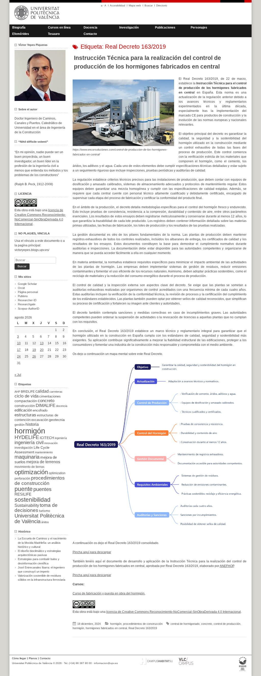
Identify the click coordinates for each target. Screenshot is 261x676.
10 (19, 343)
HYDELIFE (27, 437)
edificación (23, 410)
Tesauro (54, 34)
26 (34, 356)
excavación (39, 420)
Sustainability (27, 505)
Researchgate (26, 304)
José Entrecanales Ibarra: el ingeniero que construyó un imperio (41, 569)
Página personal (28, 292)
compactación (26, 401)
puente (24, 489)
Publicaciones (165, 27)
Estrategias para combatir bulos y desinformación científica (38, 561)
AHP (17, 391)
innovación (51, 443)
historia (32, 424)
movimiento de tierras (29, 467)
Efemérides (20, 34)
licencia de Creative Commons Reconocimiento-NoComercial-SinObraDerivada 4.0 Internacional (173, 612)
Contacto (90, 34)
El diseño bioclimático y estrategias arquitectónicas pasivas (39, 552)
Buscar (149, 5)
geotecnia (57, 420)
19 (34, 350)
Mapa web (135, 5)
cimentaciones (50, 396)
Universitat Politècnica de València (39, 518)
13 (42, 343)
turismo (44, 511)
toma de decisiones (36, 507)
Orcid (21, 287)
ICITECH (47, 438)
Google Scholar (27, 283)
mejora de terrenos (43, 462)
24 (19, 356)
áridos (45, 522)
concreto (206, 623)
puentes (42, 489)
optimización (31, 472)
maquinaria (27, 457)
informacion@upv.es (106, 663)
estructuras (25, 414)
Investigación (129, 27)
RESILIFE (23, 494)
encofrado (40, 410)
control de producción (227, 623)
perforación (22, 478)
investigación (24, 447)
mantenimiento (44, 452)
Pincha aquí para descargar (92, 552)
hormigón (116, 623)
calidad (42, 391)
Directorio (161, 5)
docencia (61, 405)
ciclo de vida (26, 396)
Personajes (199, 27)
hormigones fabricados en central (106, 628)
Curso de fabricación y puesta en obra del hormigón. (109, 593)
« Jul (18, 375)
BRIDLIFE (28, 391)
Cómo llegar (19, 658)
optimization (57, 473)
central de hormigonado (185, 623)
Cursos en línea (59, 27)
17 (19, 350)
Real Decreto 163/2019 (142, 628)
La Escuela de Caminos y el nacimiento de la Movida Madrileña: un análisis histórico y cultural (42, 542)
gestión (20, 424)
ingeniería (61, 438)
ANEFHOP (227, 566)
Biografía (18, 27)
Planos (33, 658)
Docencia (90, 27)
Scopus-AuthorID (28, 308)
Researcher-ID (27, 300)
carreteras (55, 391)
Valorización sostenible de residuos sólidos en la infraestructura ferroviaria (41, 577)
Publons (23, 296)
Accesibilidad (117, 5)
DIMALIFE (45, 405)
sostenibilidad (32, 499)
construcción (25, 406)
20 (42, 350)
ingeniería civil (29, 442)
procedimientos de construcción (143, 623)
